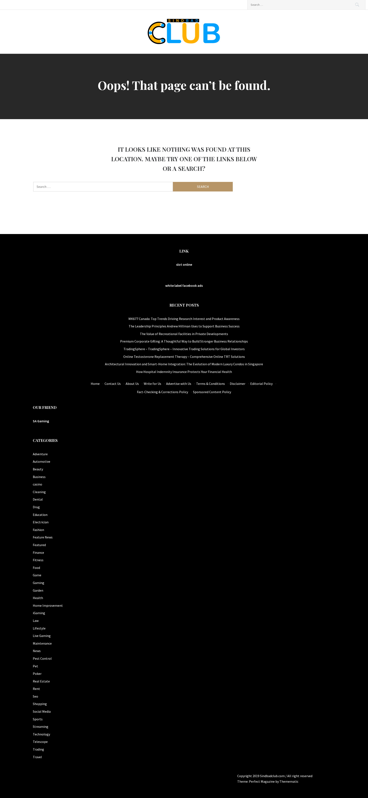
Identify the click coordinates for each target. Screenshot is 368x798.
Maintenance (42, 643)
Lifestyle (39, 628)
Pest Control (42, 658)
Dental (38, 499)
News (37, 651)
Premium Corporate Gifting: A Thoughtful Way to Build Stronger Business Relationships (184, 341)
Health (38, 598)
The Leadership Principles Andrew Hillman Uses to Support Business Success (184, 326)
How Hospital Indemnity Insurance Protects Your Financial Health (184, 372)
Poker (37, 673)
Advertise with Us (178, 383)
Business (39, 477)
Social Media (42, 711)
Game (37, 575)
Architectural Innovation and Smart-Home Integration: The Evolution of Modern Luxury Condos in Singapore (184, 364)
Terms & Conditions (210, 383)
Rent (36, 689)
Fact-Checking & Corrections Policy (162, 392)
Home (95, 383)
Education (40, 514)
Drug (36, 507)
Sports (38, 719)
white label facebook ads (184, 285)
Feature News (43, 537)
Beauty (38, 469)
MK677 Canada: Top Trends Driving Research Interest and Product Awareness (184, 319)
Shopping (40, 704)
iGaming (39, 613)
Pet (35, 666)
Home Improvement (48, 605)
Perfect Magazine (262, 781)
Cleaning (39, 492)
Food (36, 567)
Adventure (40, 454)
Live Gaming (42, 636)
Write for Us (152, 383)
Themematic (288, 781)
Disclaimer (237, 383)
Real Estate (41, 681)
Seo (35, 696)
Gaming (38, 583)
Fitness (38, 560)
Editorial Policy (261, 383)
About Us (132, 383)
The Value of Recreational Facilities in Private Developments (184, 334)
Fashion (38, 530)
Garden (38, 590)
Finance (38, 552)
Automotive (41, 461)
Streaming (40, 726)
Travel (37, 757)
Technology (41, 734)
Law (36, 620)
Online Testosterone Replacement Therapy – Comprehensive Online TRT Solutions (184, 356)
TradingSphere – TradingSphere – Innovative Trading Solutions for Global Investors (184, 349)
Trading (38, 749)
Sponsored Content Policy (212, 392)
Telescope (40, 741)
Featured (39, 545)
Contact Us (113, 383)
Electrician (41, 522)
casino (37, 484)
